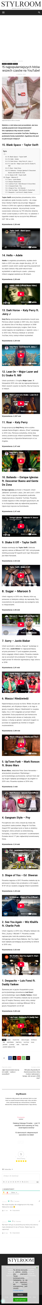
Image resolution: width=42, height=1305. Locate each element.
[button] (3, 12)
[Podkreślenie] (8, 1182)
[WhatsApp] (23, 1058)
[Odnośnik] (22, 1182)
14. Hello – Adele (13, 159)
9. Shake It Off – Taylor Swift (17, 175)
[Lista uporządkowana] (13, 1182)
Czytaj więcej (18, 1290)
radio (17, 1044)
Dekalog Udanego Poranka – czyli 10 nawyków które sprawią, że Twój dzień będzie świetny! (26, 1125)
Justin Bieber (10, 1042)
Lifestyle (14, 61)
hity (4, 1042)
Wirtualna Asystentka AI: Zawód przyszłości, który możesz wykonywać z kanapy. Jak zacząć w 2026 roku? (31, 1074)
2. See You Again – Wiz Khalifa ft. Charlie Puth (21, 190)
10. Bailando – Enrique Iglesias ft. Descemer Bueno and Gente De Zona (22, 171)
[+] (27, 1182)
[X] (15, 1058)
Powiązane (21, 1117)
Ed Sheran (34, 1040)
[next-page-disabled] (22, 1142)
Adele (9, 1040)
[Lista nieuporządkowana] (15, 1182)
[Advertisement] (21, 38)
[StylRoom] (21, 5)
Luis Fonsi (26, 1042)
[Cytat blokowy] (18, 1182)
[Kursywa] (6, 1182)
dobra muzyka (25, 1040)
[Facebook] (10, 1058)
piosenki (5, 1044)
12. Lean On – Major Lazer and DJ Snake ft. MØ (22, 165)
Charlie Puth (16, 1040)
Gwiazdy (20, 61)
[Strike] (11, 1182)
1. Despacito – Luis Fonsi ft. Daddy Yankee (19, 192)
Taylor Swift (24, 1044)
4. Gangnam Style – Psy (15, 186)
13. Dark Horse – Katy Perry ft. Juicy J (20, 161)
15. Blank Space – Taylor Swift (17, 157)
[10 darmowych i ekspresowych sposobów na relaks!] (7, 1134)
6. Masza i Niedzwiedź (14, 181)
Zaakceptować (20, 1300)
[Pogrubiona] (4, 1182)
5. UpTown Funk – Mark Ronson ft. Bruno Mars (21, 184)
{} (25, 1182)
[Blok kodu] (20, 1182)
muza (32, 1042)
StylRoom (21, 1093)
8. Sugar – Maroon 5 (11, 177)
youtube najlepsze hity (9, 1047)
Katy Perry (18, 1042)
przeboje (11, 1044)
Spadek (20, 1295)
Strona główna (6, 61)
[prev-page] (19, 1142)
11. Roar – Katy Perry (14, 168)
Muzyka (15, 64)
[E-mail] (28, 1058)
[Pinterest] (19, 1058)
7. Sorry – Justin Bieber (14, 179)
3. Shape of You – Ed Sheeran (16, 188)
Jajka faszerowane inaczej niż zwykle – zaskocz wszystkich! (10, 1072)
